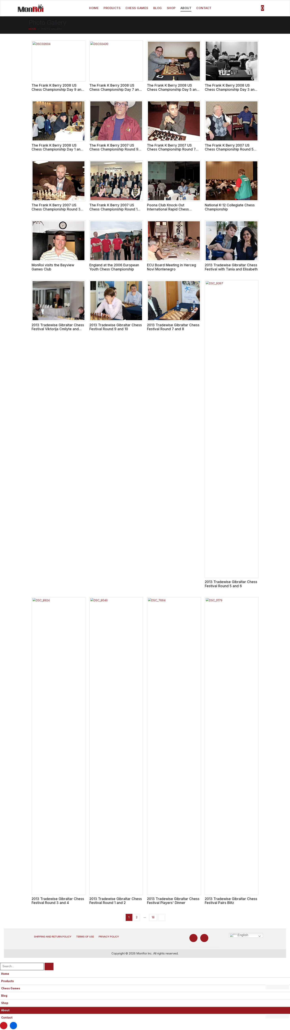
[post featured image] (58, 61)
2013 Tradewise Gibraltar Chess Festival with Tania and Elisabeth (231, 267)
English (242, 935)
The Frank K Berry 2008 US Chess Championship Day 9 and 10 (57, 89)
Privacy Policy (109, 936)
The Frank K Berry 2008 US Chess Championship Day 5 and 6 (173, 89)
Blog (157, 8)
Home (94, 8)
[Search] (49, 966)
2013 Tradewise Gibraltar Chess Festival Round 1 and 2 (115, 901)
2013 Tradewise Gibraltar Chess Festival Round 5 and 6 (231, 584)
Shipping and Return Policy (52, 936)
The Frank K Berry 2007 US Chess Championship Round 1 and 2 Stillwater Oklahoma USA (114, 209)
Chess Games (136, 8)
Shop (171, 8)
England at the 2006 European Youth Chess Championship (114, 267)
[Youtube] (193, 938)
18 (153, 917)
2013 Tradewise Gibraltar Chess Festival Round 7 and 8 (173, 327)
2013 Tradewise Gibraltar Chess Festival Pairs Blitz (231, 901)
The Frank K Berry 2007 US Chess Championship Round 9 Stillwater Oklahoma (113, 149)
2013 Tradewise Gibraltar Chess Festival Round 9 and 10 (115, 327)
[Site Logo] (31, 8)
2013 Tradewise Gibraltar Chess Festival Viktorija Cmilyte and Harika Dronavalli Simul (58, 329)
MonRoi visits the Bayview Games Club (53, 267)
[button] (2, 960)
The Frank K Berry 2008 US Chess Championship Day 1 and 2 (57, 149)
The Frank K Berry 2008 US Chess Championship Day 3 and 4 (231, 89)
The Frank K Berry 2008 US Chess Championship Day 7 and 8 (115, 89)
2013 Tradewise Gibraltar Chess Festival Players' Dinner (173, 901)
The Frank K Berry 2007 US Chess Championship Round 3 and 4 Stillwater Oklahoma (56, 209)
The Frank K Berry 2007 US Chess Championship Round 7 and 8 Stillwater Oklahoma (171, 149)
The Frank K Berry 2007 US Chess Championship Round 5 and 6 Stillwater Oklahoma (229, 149)
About (186, 8)
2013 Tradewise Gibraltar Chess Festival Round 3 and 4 (58, 901)
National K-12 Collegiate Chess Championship (230, 207)
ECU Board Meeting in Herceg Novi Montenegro (171, 267)
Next (161, 917)
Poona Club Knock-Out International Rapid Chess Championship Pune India (168, 209)
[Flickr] (204, 938)
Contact (203, 8)
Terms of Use (85, 936)
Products (112, 8)
